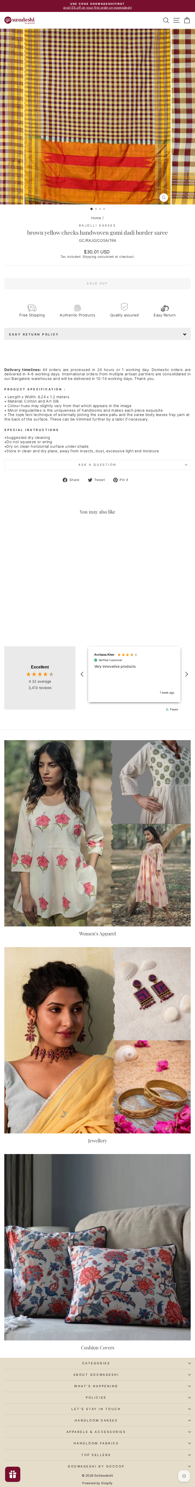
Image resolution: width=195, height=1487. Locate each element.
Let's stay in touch (96, 1409)
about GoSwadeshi (96, 1375)
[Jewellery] (97, 1040)
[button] (82, 674)
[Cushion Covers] (97, 1247)
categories (96, 1363)
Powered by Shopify (97, 1483)
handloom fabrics (96, 1443)
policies (96, 1397)
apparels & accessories (96, 1432)
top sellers (96, 1455)
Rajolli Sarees (97, 225)
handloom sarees (96, 1420)
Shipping (89, 257)
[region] (134, 674)
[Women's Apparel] (97, 833)
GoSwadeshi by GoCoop (96, 1466)
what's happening (96, 1386)
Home (96, 218)
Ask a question (97, 465)
